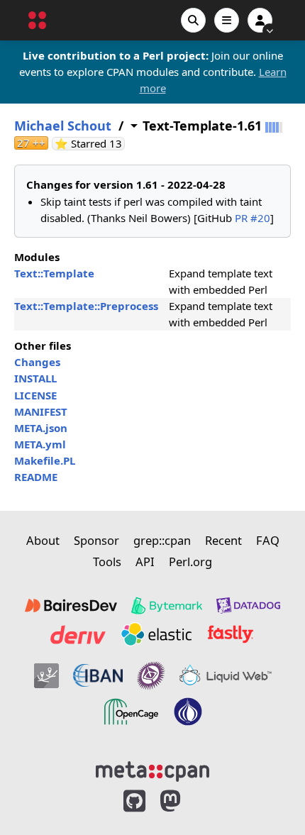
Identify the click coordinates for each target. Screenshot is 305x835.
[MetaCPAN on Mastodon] (184, 801)
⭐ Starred (90, 143)
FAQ (267, 540)
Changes (37, 362)
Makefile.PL (44, 460)
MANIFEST (40, 411)
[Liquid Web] (225, 675)
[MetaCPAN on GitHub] (134, 801)
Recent (223, 540)
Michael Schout (62, 126)
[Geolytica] (46, 675)
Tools (107, 561)
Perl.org (190, 561)
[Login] (260, 20)
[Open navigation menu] (226, 20)
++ (31, 143)
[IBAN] (98, 675)
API (145, 561)
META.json (40, 428)
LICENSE (35, 395)
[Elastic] (156, 634)
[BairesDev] (71, 606)
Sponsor (96, 540)
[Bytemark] (166, 606)
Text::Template (54, 273)
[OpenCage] (131, 711)
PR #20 (252, 218)
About (43, 540)
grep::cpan (162, 540)
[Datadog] (248, 606)
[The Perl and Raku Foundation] (188, 711)
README (35, 477)
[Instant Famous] (151, 675)
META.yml (40, 444)
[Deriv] (78, 634)
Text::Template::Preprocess (86, 306)
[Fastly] (230, 634)
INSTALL (35, 378)
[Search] (193, 20)
